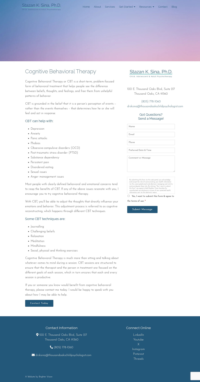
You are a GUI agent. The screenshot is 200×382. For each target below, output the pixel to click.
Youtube (138, 339)
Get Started (126, 6)
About (97, 6)
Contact (162, 6)
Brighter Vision (45, 377)
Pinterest (138, 354)
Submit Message (142, 209)
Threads (138, 358)
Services (110, 6)
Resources (145, 6)
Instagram (138, 349)
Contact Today (39, 303)
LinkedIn (138, 335)
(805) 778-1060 (151, 101)
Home (86, 6)
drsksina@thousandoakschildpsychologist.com (155, 106)
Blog (174, 6)
